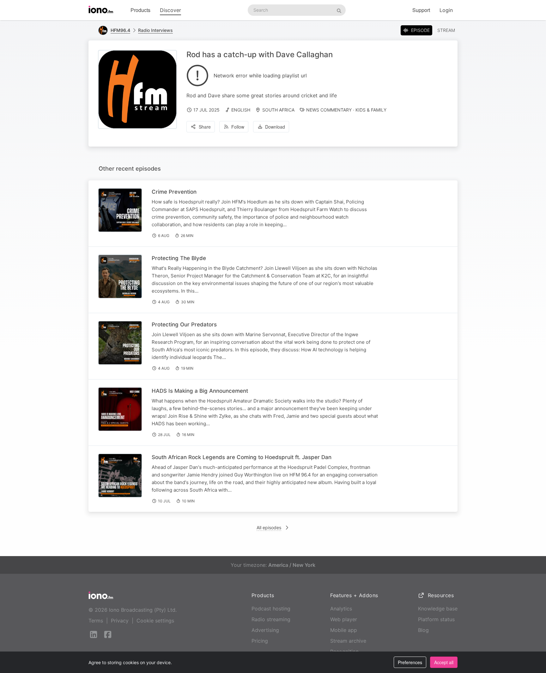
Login (446, 10)
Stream (446, 30)
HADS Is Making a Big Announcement (200, 391)
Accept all (443, 662)
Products (140, 10)
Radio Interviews (155, 30)
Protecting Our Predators (184, 324)
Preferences (410, 662)
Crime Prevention (174, 192)
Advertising (265, 630)
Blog (423, 630)
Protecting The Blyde (179, 258)
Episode (420, 30)
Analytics (341, 608)
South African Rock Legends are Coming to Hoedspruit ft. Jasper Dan (241, 457)
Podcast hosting (271, 608)
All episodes (269, 527)
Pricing (260, 641)
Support (421, 10)
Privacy (120, 620)
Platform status (436, 619)
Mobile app (343, 630)
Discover (170, 10)
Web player (343, 619)
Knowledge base (438, 608)
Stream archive (348, 641)
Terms (95, 620)
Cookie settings (155, 620)
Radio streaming (271, 619)
